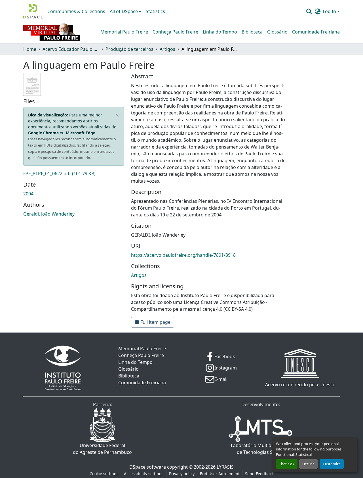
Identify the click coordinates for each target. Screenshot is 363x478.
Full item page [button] (154, 322)
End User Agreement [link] (220, 473)
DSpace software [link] (147, 467)
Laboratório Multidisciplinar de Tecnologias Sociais (261, 448)
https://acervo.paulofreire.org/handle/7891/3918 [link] (183, 255)
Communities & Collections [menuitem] (76, 11)
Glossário (277, 32)
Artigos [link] (167, 49)
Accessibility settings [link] (144, 473)
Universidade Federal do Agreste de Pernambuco (102, 448)
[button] (33, 11)
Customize (332, 463)
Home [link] (29, 49)
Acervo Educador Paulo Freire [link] (71, 49)
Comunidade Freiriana (316, 32)
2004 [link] (28, 194)
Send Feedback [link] (259, 473)
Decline (308, 463)
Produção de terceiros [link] (129, 49)
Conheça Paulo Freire (175, 32)
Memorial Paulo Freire (124, 32)
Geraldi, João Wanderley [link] (49, 214)
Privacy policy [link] (182, 473)
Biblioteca (252, 32)
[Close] (117, 115)
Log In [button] (330, 11)
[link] (73, 173)
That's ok (286, 463)
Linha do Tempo (220, 32)
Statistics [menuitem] (155, 11)
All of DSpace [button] (124, 11)
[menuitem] (125, 11)
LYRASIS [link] (225, 467)
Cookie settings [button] (104, 473)
